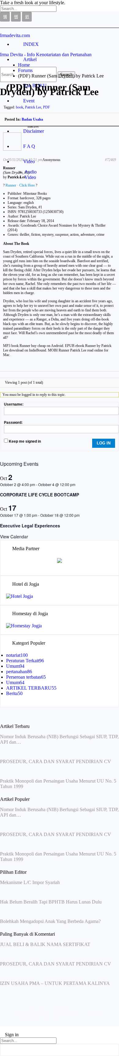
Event (28, 100)
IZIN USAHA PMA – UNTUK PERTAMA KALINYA (55, 983)
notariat (17, 655)
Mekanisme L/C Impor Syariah (30, 882)
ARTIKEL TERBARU (31, 688)
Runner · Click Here (20, 185)
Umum (15, 666)
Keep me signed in (25, 441)
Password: (13, 422)
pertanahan (19, 671)
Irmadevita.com (15, 35)
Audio (30, 171)
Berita (14, 693)
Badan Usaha (32, 119)
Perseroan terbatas (26, 677)
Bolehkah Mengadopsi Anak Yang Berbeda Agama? (50, 921)
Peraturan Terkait (25, 660)
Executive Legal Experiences (30, 526)
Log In (103, 443)
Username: (13, 404)
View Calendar (14, 536)
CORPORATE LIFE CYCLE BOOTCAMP (39, 495)
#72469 (110, 160)
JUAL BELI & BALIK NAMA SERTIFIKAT (45, 944)
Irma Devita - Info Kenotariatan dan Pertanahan (46, 54)
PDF (46, 107)
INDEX (31, 44)
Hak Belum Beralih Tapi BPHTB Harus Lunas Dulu (51, 901)
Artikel (30, 59)
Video (29, 161)
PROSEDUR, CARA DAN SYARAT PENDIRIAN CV (55, 761)
